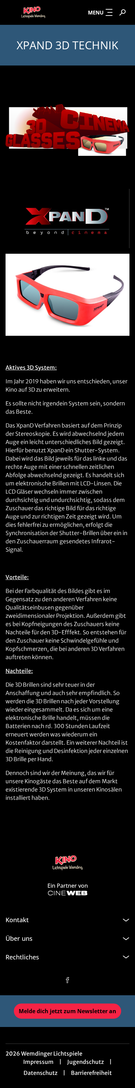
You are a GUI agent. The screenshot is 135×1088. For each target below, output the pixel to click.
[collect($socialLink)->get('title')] (67, 980)
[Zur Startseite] (33, 12)
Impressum (38, 1061)
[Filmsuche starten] (122, 12)
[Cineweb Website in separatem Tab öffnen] (67, 893)
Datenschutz (40, 1072)
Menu (96, 12)
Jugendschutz (85, 1061)
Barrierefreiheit (91, 1072)
